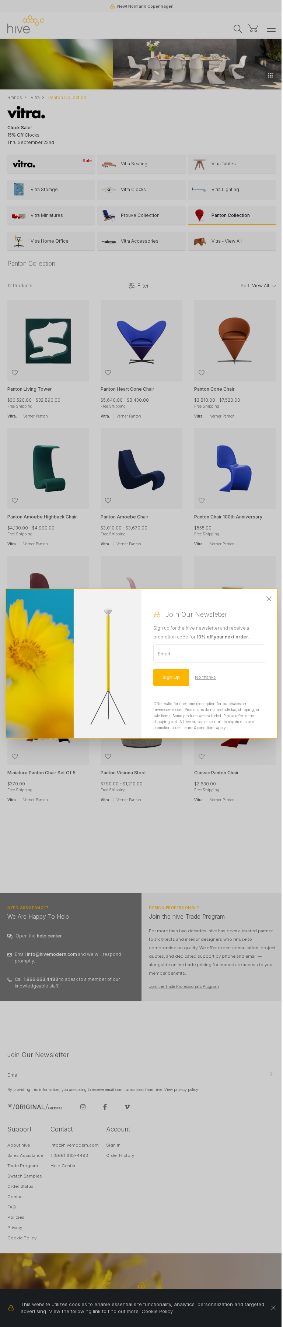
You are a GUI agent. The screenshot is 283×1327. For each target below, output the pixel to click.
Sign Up (171, 677)
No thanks (205, 677)
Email (164, 654)
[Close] (269, 599)
